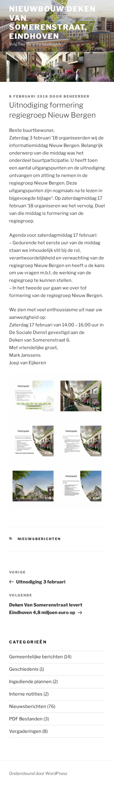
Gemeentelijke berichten (36, 656)
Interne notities (26, 694)
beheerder (77, 96)
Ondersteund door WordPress (38, 773)
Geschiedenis (24, 669)
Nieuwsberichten (39, 539)
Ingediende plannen (30, 681)
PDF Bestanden (26, 719)
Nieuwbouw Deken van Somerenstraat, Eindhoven (52, 23)
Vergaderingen (25, 731)
